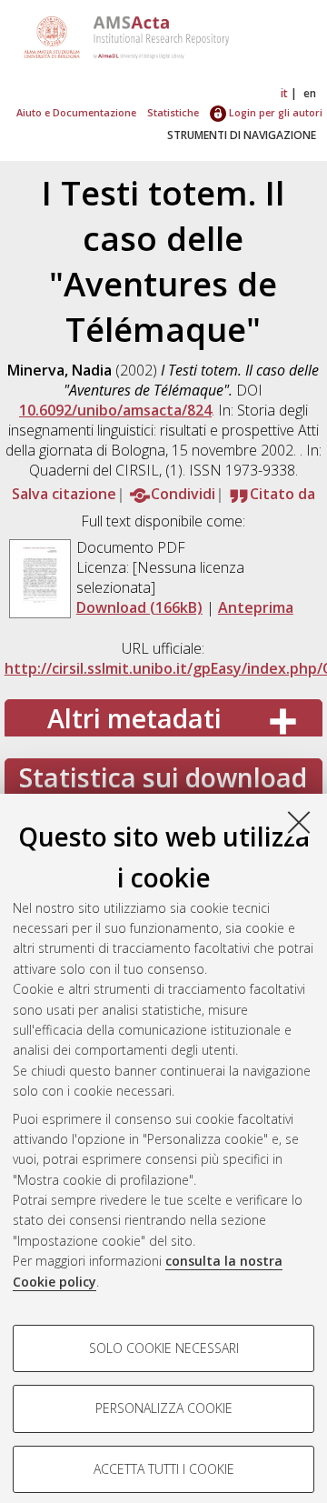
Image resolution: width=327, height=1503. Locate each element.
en (309, 93)
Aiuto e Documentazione (76, 112)
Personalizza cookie (164, 1408)
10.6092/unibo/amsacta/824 (115, 410)
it (284, 93)
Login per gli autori (274, 112)
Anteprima (255, 607)
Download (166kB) (139, 607)
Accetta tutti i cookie (164, 1469)
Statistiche (173, 112)
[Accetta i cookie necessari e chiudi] (298, 822)
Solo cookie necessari (164, 1348)
